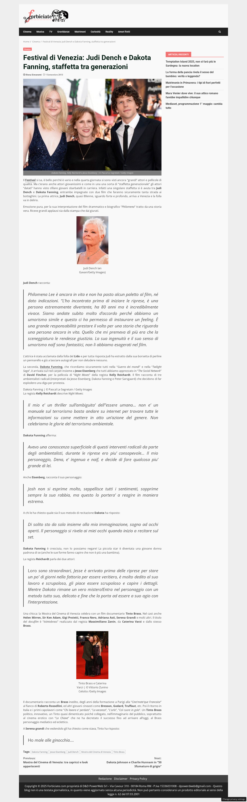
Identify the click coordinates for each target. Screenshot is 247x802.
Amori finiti (124, 31)
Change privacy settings (234, 799)
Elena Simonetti (34, 74)
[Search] (220, 31)
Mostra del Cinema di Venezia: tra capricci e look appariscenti (55, 762)
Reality (109, 31)
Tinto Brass (119, 751)
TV (50, 31)
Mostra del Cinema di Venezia (96, 751)
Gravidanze (63, 31)
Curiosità (95, 31)
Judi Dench (73, 751)
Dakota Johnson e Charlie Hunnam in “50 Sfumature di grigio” (134, 762)
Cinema (27, 31)
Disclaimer (121, 779)
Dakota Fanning (40, 751)
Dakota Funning (51, 367)
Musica (40, 31)
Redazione (105, 779)
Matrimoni (80, 31)
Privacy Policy (138, 779)
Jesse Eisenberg (57, 751)
